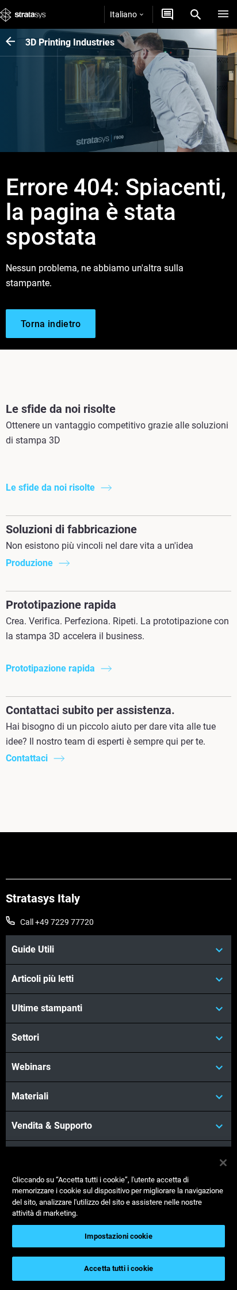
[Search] (195, 14)
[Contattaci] (167, 14)
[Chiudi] (223, 1162)
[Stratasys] (23, 14)
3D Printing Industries (69, 42)
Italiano (123, 14)
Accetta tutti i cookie (118, 1268)
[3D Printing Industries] (15, 42)
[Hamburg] (223, 14)
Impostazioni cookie (118, 1236)
